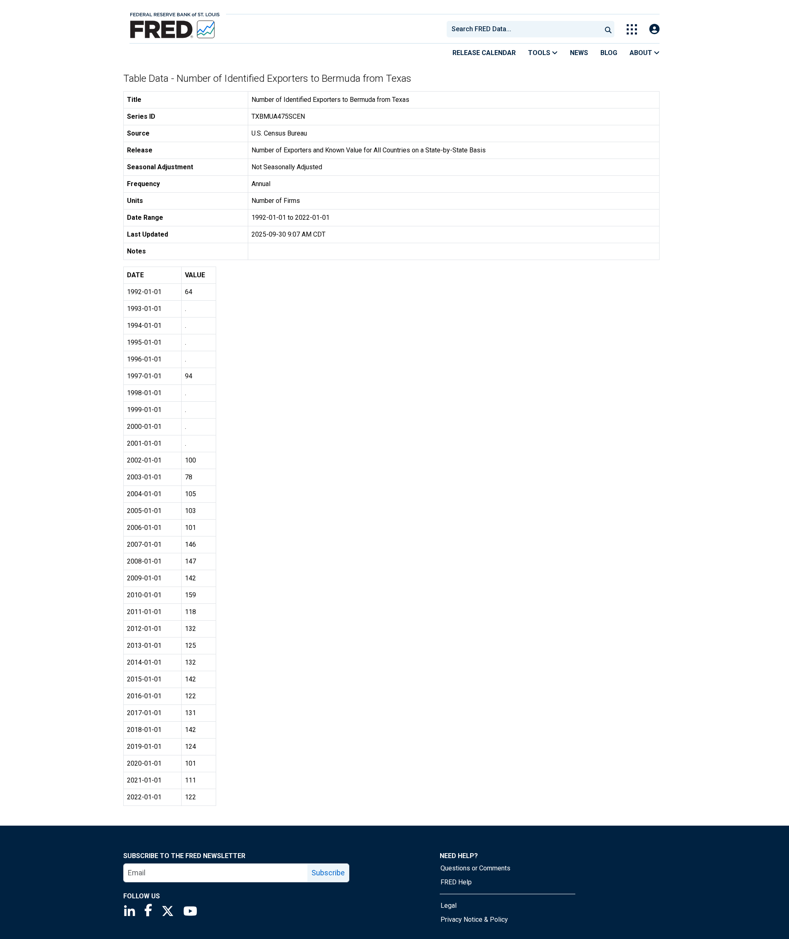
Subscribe (328, 872)
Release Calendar (484, 53)
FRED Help (456, 882)
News (579, 53)
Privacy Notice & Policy (474, 919)
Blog (608, 53)
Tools (540, 53)
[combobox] (523, 29)
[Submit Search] (608, 29)
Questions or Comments (475, 868)
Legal (449, 905)
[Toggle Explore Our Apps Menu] (632, 29)
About (642, 53)
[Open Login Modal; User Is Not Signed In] (654, 29)
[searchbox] (525, 29)
